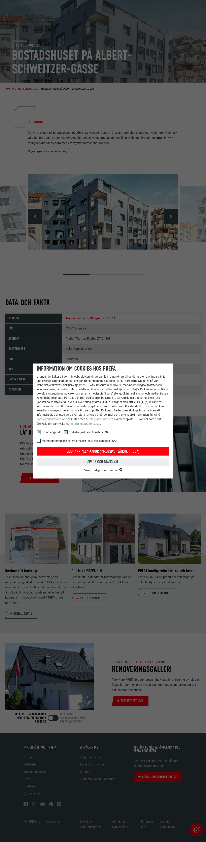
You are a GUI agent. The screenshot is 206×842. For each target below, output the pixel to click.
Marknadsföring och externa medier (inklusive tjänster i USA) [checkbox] (79, 440)
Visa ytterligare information (101, 470)
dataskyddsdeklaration (51, 419)
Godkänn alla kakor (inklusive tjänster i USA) (103, 451)
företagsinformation (98, 419)
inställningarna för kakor (85, 423)
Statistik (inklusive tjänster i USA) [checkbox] (89, 432)
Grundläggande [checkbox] (51, 432)
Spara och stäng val (103, 461)
